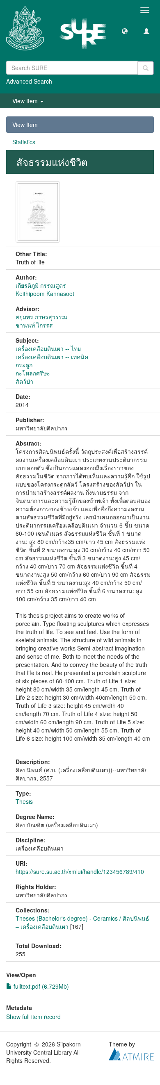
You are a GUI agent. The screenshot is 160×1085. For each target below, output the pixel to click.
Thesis (24, 801)
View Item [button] (25, 101)
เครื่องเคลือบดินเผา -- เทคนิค (52, 357)
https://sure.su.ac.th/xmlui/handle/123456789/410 (80, 871)
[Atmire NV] (131, 1053)
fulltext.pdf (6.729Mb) (40, 986)
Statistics (23, 142)
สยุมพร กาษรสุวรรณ (41, 317)
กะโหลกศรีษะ (33, 373)
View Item (25, 125)
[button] (124, 31)
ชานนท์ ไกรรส (34, 325)
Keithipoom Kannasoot (45, 293)
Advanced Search (29, 81)
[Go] (145, 68)
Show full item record (33, 1016)
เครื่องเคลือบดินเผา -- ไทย (48, 348)
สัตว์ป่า (24, 381)
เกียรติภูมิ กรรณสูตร (41, 285)
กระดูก (24, 365)
